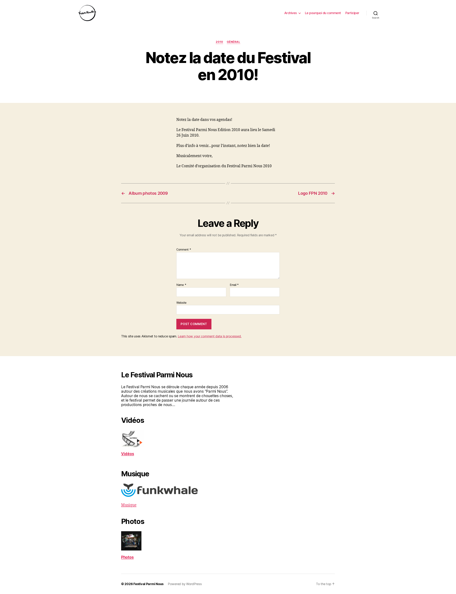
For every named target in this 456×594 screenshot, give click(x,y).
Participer (352, 13)
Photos (127, 557)
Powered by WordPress (185, 584)
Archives (290, 13)
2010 (219, 42)
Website (181, 302)
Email (234, 285)
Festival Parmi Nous (148, 584)
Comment (183, 249)
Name (181, 285)
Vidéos (127, 454)
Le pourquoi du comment (323, 13)
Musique (128, 505)
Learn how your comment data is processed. (209, 336)
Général (233, 42)
